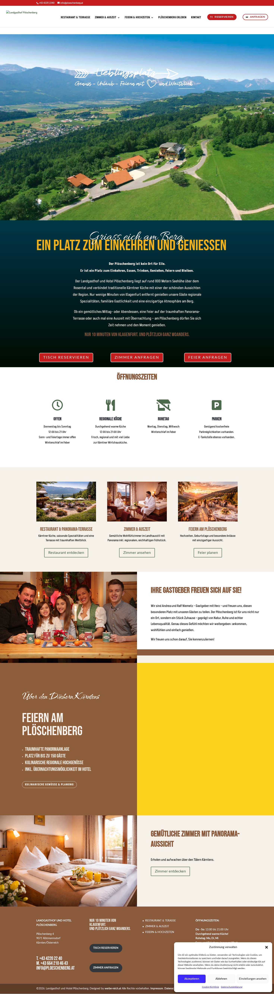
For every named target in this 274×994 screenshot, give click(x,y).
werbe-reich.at (113, 988)
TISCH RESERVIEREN (66, 357)
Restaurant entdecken (66, 553)
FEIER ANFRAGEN (207, 357)
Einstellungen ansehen (252, 978)
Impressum (156, 988)
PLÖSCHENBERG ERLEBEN (172, 17)
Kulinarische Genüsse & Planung (49, 784)
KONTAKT (196, 17)
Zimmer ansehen (137, 553)
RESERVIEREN (224, 16)
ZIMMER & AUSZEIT (105, 17)
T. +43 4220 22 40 (49, 958)
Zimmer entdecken (170, 871)
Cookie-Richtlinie (210, 987)
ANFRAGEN (257, 16)
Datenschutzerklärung (231, 987)
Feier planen (208, 553)
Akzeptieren (191, 978)
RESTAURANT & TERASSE (160, 920)
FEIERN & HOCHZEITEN (137, 17)
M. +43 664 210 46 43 (52, 963)
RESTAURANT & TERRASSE (75, 17)
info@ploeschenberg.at (55, 968)
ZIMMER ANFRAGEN (137, 357)
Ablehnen (221, 978)
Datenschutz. (171, 988)
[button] (266, 947)
